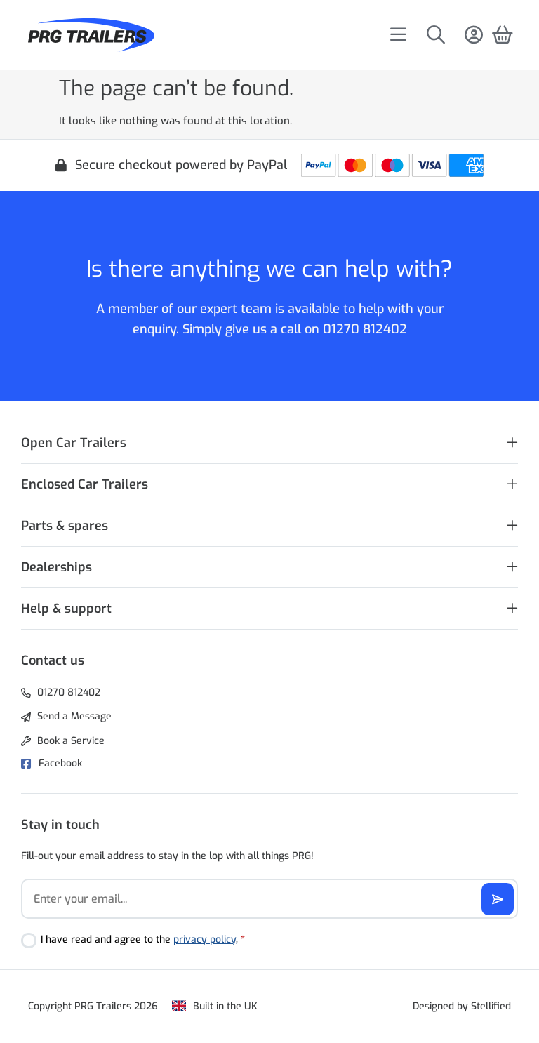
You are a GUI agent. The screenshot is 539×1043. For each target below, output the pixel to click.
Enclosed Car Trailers (84, 484)
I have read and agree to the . (143, 939)
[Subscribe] (497, 899)
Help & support (66, 608)
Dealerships (56, 567)
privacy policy (204, 939)
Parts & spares (64, 525)
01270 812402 (365, 329)
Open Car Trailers (73, 442)
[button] (269, 443)
